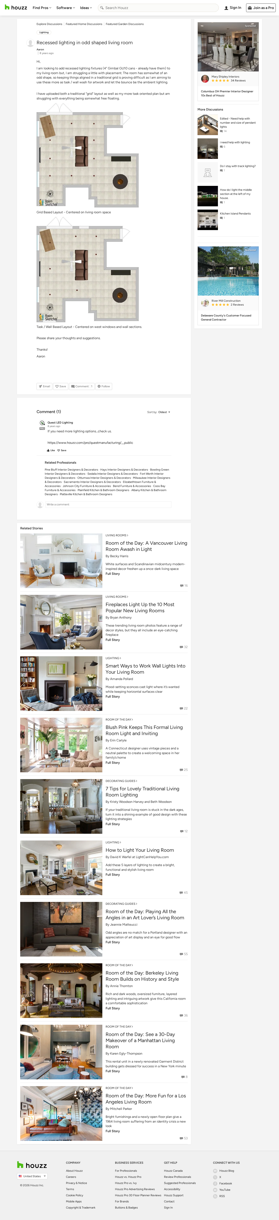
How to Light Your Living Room (140, 850)
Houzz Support (173, 1195)
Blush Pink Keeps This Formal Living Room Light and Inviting (144, 730)
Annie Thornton (121, 986)
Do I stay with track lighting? (238, 166)
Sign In (168, 1207)
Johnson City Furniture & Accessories (87, 486)
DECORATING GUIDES (120, 781)
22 (186, 708)
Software (64, 8)
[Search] (102, 8)
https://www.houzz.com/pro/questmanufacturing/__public (90, 443)
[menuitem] (42, 8)
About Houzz (74, 1171)
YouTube (224, 1190)
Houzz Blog (226, 1171)
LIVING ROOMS (116, 535)
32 (186, 647)
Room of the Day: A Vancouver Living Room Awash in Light (146, 546)
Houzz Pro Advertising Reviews (135, 1189)
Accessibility (172, 1189)
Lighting (44, 32)
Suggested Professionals (180, 1183)
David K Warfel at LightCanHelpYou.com (139, 857)
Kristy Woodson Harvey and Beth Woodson (141, 802)
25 (186, 770)
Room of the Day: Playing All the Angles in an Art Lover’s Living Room (145, 914)
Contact (169, 1201)
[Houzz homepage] (16, 7)
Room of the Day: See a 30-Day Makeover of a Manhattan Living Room (140, 1040)
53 (186, 1138)
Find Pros (40, 8)
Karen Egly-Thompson (126, 1053)
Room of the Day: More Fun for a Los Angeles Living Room (146, 1099)
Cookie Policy (74, 1195)
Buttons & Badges (126, 1207)
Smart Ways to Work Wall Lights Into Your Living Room (145, 669)
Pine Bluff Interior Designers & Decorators (71, 469)
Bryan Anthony (121, 617)
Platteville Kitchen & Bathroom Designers (86, 494)
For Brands (122, 1201)
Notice (82, 1183)
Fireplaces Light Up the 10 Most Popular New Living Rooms (140, 607)
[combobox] (158, 8)
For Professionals (126, 1171)
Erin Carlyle (118, 740)
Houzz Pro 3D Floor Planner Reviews (138, 1195)
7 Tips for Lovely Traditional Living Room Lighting (142, 792)
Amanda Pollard (121, 679)
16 (186, 585)
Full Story (113, 574)
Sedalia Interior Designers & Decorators (112, 474)
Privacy (70, 1183)
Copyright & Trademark (80, 1207)
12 (186, 831)
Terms (70, 1189)
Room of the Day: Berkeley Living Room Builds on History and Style (142, 976)
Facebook (225, 1183)
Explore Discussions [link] (49, 24)
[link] (233, 81)
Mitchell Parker (121, 1109)
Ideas (84, 8)
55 (186, 954)
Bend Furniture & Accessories (132, 486)
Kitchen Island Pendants (235, 213)
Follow (106, 386)
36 (186, 1015)
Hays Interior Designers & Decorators (124, 469)
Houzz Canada (173, 1171)
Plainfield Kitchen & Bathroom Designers (103, 490)
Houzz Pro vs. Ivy (126, 1183)
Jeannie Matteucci (123, 924)
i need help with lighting (235, 142)
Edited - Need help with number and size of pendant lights (238, 123)
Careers (71, 1177)
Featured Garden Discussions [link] (125, 24)
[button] (158, 412)
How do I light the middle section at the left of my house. (236, 194)
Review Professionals (177, 1177)
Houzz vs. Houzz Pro (128, 1177)
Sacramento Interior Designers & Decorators (92, 482)
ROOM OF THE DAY (118, 719)
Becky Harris (119, 556)
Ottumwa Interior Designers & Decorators (104, 478)
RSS (222, 1196)
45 (186, 893)
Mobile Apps (74, 1201)
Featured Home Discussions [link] (84, 24)
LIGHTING (112, 658)
